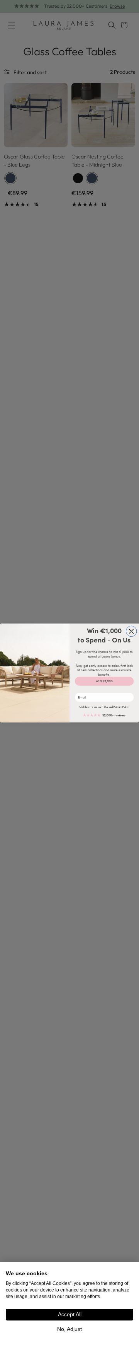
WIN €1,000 (104, 681)
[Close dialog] (131, 631)
